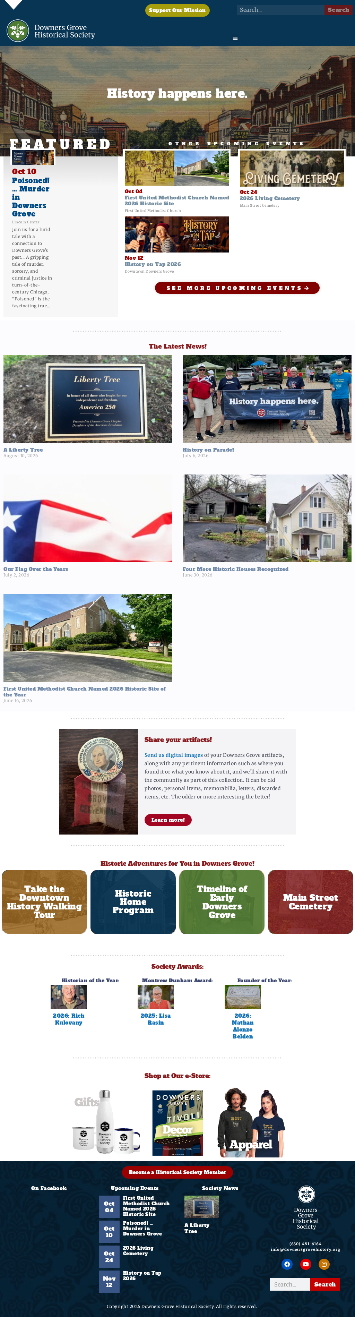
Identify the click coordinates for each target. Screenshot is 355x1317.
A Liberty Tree (23, 449)
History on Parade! (208, 449)
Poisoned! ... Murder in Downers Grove (142, 1229)
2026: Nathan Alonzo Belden (242, 1026)
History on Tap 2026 (142, 1276)
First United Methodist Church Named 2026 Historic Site (146, 1206)
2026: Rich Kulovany (68, 1019)
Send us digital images (174, 755)
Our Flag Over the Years (35, 569)
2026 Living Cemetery (138, 1251)
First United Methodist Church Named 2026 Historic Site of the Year (84, 691)
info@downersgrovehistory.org (305, 1249)
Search (338, 10)
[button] (235, 38)
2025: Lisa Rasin (156, 1019)
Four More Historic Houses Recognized (235, 569)
